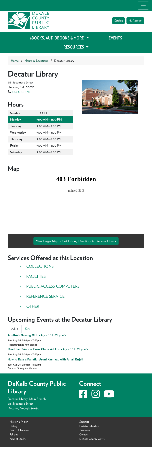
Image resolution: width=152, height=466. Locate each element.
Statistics (84, 421)
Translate (84, 430)
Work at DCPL (18, 438)
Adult (14, 329)
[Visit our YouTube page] (109, 396)
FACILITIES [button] (35, 276)
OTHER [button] (32, 306)
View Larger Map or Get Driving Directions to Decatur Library (76, 241)
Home (15, 61)
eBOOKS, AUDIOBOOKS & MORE (57, 37)
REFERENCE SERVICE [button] (45, 296)
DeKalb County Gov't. (92, 438)
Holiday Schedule (89, 426)
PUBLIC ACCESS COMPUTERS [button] (52, 286)
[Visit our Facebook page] (83, 396)
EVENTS (115, 37)
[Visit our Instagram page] (95, 396)
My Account (135, 20)
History (14, 426)
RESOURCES (74, 47)
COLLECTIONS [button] (39, 266)
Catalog (118, 20)
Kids (27, 329)
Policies (14, 434)
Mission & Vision (19, 421)
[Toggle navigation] (143, 5)
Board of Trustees (19, 430)
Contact (83, 434)
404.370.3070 (21, 92)
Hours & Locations (36, 61)
